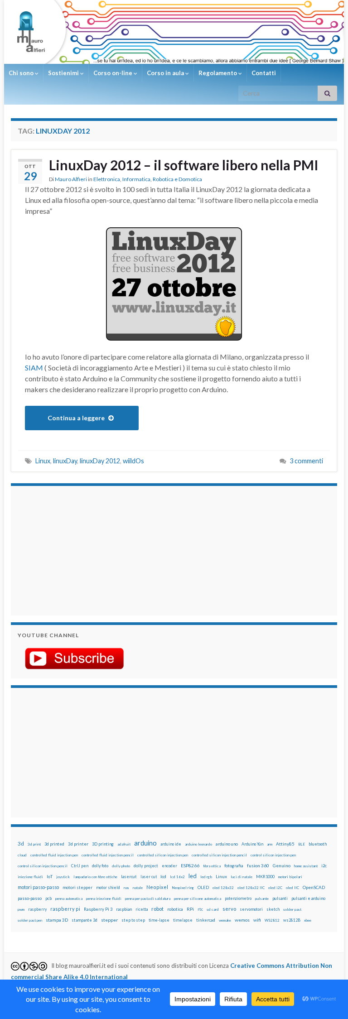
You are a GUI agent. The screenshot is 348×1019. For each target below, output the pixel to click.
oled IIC (292, 887)
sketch (273, 909)
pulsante (262, 898)
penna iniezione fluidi (103, 898)
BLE (301, 844)
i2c (324, 865)
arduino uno (227, 843)
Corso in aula (166, 73)
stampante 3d (84, 920)
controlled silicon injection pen (162, 855)
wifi (257, 920)
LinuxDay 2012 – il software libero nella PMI (184, 165)
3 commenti (306, 461)
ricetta (141, 909)
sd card (213, 909)
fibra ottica (212, 866)
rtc (200, 909)
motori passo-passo (38, 887)
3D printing (103, 843)
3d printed (54, 843)
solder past (292, 909)
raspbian (124, 909)
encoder (169, 865)
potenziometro (238, 898)
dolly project (146, 865)
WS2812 (272, 920)
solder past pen (30, 920)
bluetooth (318, 843)
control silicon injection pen (273, 855)
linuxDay (65, 461)
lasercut (129, 876)
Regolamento (218, 73)
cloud (22, 855)
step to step (133, 920)
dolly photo (121, 866)
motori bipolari (290, 877)
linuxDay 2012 (100, 461)
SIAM (34, 367)
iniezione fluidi (30, 877)
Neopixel (157, 887)
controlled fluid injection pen (54, 855)
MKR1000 (265, 876)
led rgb (206, 877)
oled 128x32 (223, 887)
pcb (48, 898)
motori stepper (77, 887)
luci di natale (241, 877)
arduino (145, 843)
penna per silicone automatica (197, 898)
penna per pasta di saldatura (147, 898)
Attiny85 (285, 843)
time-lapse (159, 920)
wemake (225, 920)
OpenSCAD (314, 887)
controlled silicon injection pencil (219, 855)
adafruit (123, 844)
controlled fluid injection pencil (108, 855)
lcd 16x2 (177, 877)
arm (269, 844)
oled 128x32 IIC (251, 887)
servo (229, 909)
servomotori (251, 909)
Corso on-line (113, 73)
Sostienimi (64, 73)
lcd (163, 876)
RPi (190, 909)
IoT (50, 876)
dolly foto (100, 865)
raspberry (37, 909)
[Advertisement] (74, 549)
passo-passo (30, 898)
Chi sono (22, 73)
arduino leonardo (198, 844)
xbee (307, 920)
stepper (109, 920)
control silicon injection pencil (43, 866)
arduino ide (170, 844)
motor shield (108, 887)
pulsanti (280, 898)
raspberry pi (65, 909)
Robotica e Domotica (177, 179)
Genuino (281, 865)
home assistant (306, 866)
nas (126, 887)
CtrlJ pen (79, 866)
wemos (242, 920)
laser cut (148, 876)
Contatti (263, 73)
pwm (21, 909)
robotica (175, 909)
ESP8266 (190, 865)
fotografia (233, 865)
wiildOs (133, 461)
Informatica (136, 179)
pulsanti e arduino (308, 898)
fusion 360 (258, 865)
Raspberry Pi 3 (98, 909)
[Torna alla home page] (174, 32)
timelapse (183, 920)
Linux (42, 461)
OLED (203, 887)
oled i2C (275, 887)
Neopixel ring (183, 887)
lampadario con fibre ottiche (95, 877)
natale (138, 887)
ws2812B (291, 920)
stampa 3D (57, 920)
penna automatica (68, 898)
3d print (34, 844)
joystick (63, 877)
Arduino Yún (252, 843)
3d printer (78, 843)
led (192, 876)
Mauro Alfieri (71, 179)
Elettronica (106, 179)
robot (157, 909)
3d (21, 843)
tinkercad (205, 920)
